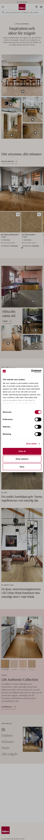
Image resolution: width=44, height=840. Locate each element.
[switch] (38, 419)
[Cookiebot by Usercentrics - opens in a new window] (31, 371)
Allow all (22, 451)
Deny (22, 467)
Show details (31, 444)
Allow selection (22, 459)
